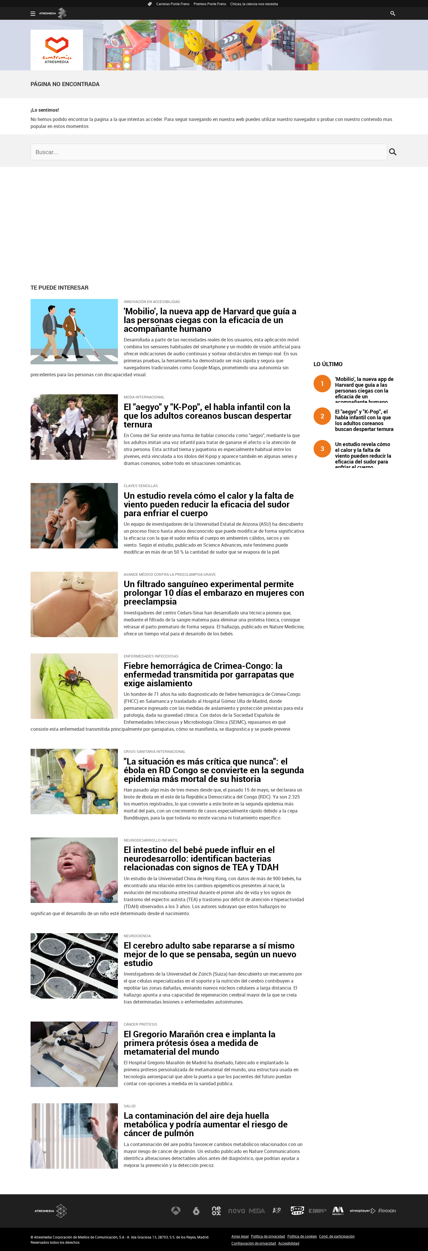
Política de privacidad (268, 1236)
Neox (216, 1211)
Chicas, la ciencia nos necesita (254, 3)
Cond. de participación (337, 1236)
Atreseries (277, 1211)
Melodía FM (338, 1211)
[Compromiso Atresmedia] (57, 50)
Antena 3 (176, 1211)
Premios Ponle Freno (210, 3)
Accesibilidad (288, 1243)
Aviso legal (240, 1236)
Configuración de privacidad (253, 1243)
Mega (257, 1211)
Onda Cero (297, 1211)
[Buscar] (392, 12)
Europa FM (317, 1211)
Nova (236, 1211)
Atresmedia (51, 1211)
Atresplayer (363, 1211)
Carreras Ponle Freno (173, 3)
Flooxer (387, 1211)
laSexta (196, 1211)
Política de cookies (302, 1236)
